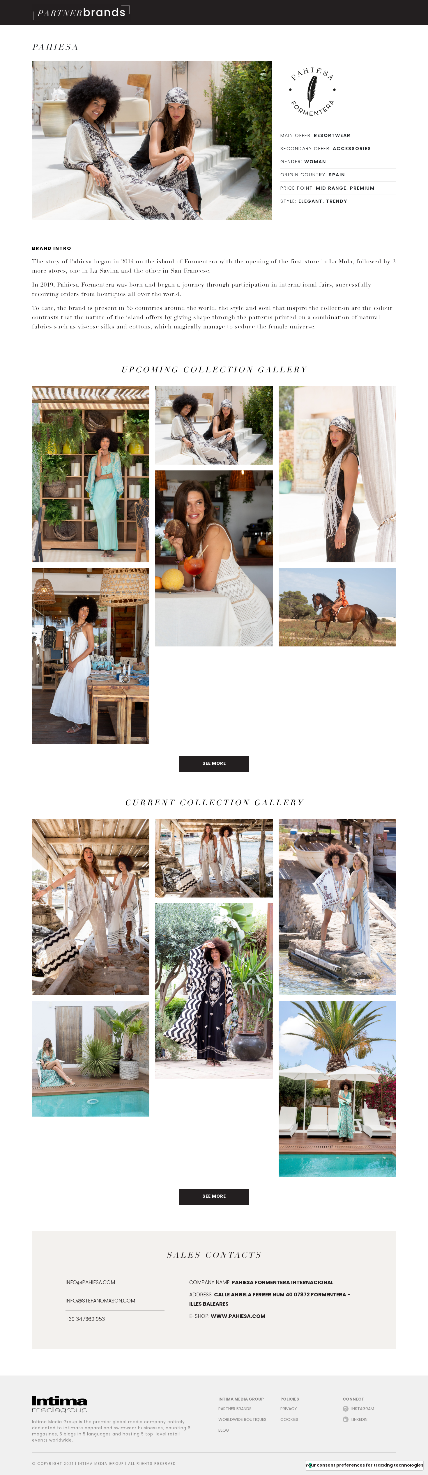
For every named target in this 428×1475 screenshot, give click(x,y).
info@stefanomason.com (100, 1301)
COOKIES (289, 1420)
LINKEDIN (359, 1420)
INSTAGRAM (362, 1409)
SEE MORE (214, 763)
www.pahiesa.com (238, 1316)
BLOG (223, 1430)
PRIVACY (288, 1409)
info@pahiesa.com (90, 1283)
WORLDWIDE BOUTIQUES (242, 1420)
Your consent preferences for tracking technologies (364, 1465)
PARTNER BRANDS (235, 1409)
